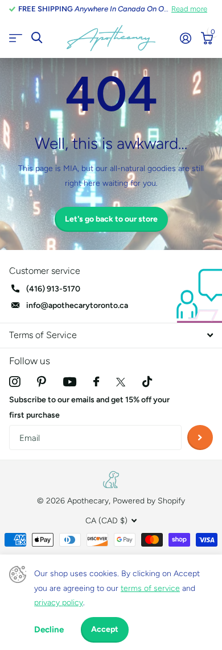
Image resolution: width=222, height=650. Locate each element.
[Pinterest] (41, 381)
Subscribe (200, 438)
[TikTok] (147, 381)
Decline (49, 629)
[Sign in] (185, 38)
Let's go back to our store (111, 219)
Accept (104, 629)
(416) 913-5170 (53, 289)
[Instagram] (14, 381)
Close (111, 335)
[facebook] (96, 381)
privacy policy (58, 602)
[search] (36, 38)
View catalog (15, 38)
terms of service (150, 588)
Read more (189, 9)
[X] (120, 382)
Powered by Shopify (149, 501)
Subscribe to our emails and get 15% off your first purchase (89, 407)
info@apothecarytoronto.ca (77, 305)
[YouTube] (69, 381)
